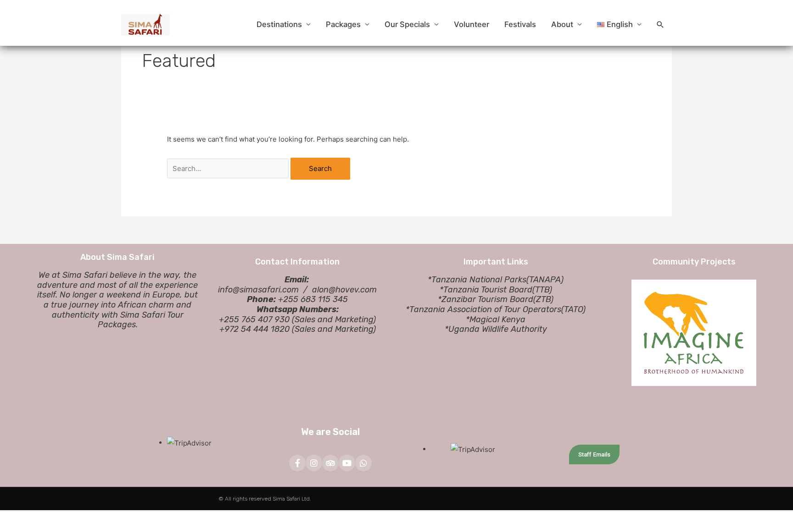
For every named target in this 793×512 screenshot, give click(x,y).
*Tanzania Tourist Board (486, 290)
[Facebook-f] (297, 463)
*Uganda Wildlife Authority (496, 329)
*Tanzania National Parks (477, 280)
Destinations (279, 24)
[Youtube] (347, 463)
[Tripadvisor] (330, 463)
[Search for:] (228, 168)
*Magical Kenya (495, 319)
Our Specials (407, 24)
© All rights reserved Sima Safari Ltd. (264, 498)
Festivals (520, 24)
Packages (343, 24)
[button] (660, 24)
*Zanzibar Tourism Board (485, 299)
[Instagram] (314, 463)
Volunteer (471, 24)
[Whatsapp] (363, 463)
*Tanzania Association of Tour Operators (483, 309)
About (562, 24)
